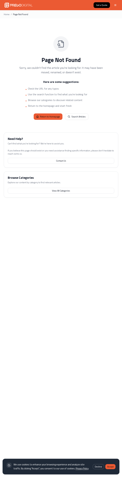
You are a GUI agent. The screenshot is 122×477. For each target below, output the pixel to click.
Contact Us (61, 160)
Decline (98, 466)
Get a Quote (101, 5)
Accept (110, 466)
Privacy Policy (82, 468)
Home (7, 14)
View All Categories (61, 190)
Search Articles (78, 116)
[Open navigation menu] (115, 5)
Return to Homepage (50, 116)
